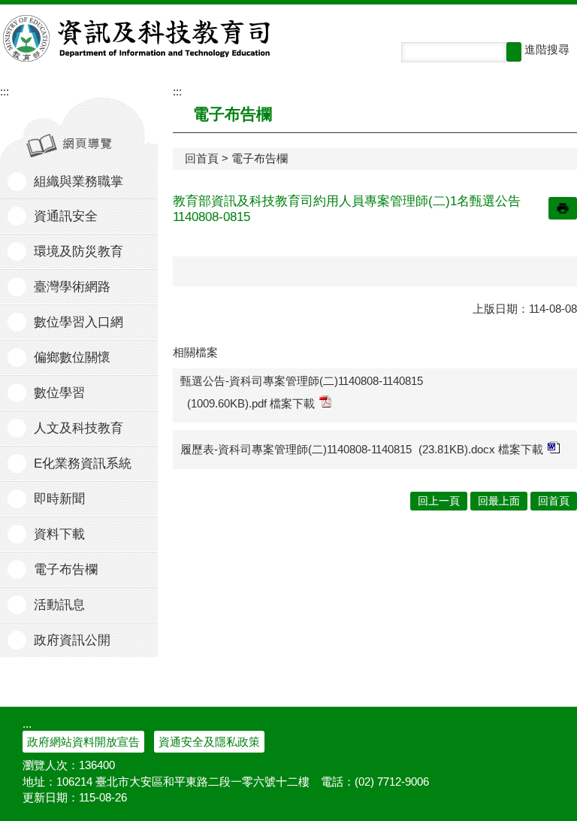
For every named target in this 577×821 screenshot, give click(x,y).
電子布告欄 (259, 158)
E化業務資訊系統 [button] (82, 463)
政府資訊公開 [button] (72, 640)
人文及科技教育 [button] (78, 428)
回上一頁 (439, 501)
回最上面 (499, 501)
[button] (513, 52)
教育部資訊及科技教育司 (138, 38)
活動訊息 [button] (59, 605)
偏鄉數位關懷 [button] (72, 357)
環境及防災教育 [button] (78, 251)
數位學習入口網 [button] (78, 322)
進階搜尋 (546, 49)
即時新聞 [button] (59, 499)
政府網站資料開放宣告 (83, 741)
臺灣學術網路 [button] (72, 287)
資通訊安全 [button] (66, 216)
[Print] (562, 208)
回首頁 (202, 158)
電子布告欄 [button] (66, 569)
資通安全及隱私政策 (209, 741)
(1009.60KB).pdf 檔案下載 (251, 403)
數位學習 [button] (59, 393)
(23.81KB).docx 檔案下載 (480, 449)
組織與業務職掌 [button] (78, 181)
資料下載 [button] (59, 534)
